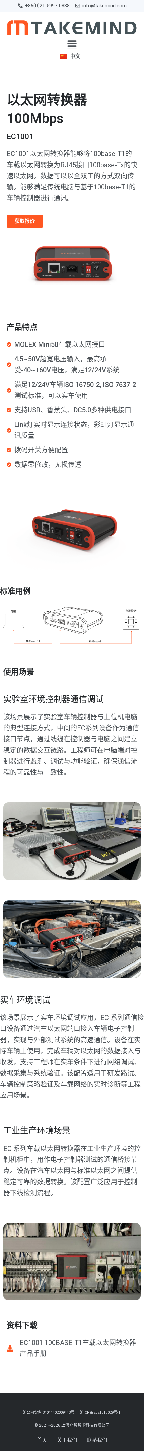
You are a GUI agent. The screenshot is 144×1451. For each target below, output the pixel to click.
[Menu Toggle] (72, 43)
